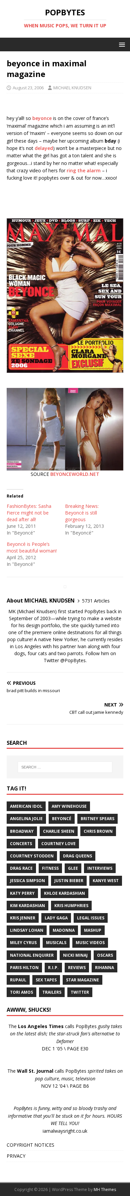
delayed (44, 148)
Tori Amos (21, 992)
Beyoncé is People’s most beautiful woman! (32, 547)
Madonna (64, 930)
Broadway (22, 831)
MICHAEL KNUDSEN (72, 88)
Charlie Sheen (58, 831)
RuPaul (18, 980)
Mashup (92, 930)
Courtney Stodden (32, 856)
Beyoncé (61, 818)
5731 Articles (96, 601)
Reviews (77, 967)
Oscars (105, 955)
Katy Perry (22, 893)
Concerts (21, 843)
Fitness (50, 868)
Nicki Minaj (75, 955)
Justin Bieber (68, 880)
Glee (73, 868)
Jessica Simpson (27, 880)
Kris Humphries (71, 905)
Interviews (99, 868)
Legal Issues (90, 918)
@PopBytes (73, 660)
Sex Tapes (46, 980)
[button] (120, 44)
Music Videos (90, 942)
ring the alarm (84, 170)
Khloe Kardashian (64, 893)
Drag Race (21, 868)
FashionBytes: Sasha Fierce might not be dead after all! (29, 513)
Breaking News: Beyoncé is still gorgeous (82, 513)
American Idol (26, 806)
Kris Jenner (22, 918)
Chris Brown (98, 831)
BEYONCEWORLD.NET (74, 474)
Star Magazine (82, 980)
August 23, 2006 (28, 88)
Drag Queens (77, 856)
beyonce (42, 118)
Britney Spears (97, 818)
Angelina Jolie (26, 818)
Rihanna (104, 967)
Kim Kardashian (27, 905)
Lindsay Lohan (26, 930)
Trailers (51, 992)
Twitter (80, 992)
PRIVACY (16, 1156)
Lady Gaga (56, 918)
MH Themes (105, 1189)
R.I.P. (53, 967)
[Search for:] (65, 767)
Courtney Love (58, 843)
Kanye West (106, 880)
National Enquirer (32, 955)
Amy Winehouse (69, 806)
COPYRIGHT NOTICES (30, 1145)
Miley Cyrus (23, 942)
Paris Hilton (24, 967)
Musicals (56, 942)
